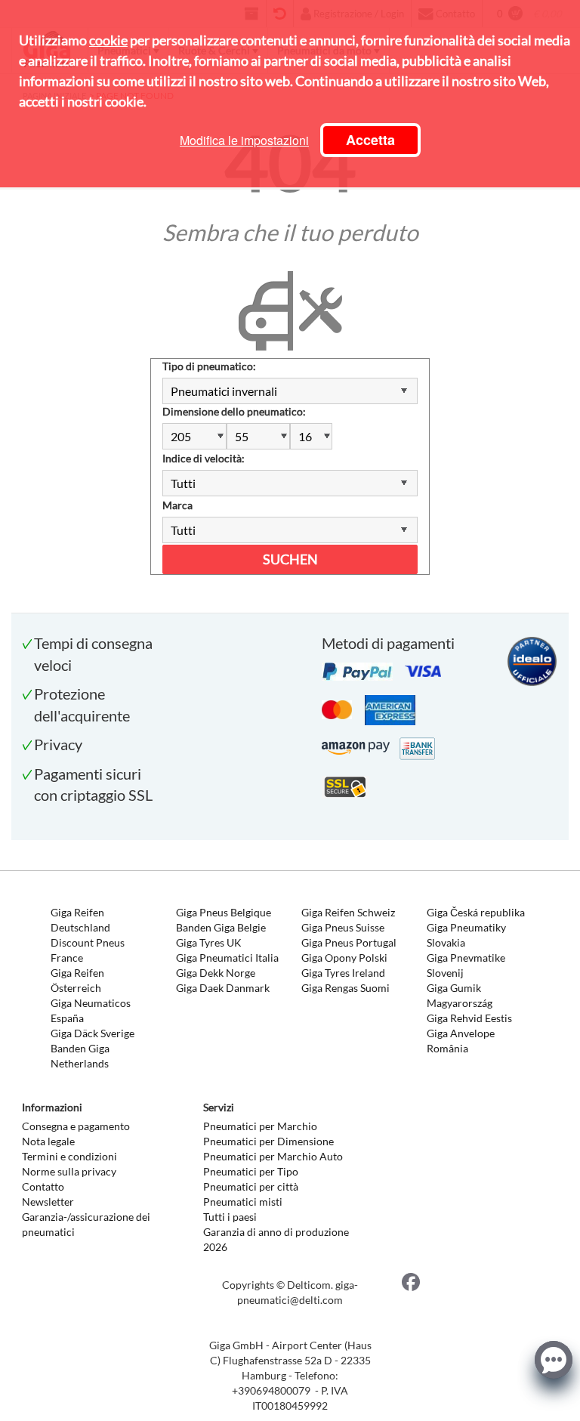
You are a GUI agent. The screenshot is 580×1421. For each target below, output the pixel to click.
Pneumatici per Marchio (260, 1126)
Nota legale (48, 1141)
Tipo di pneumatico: (209, 366)
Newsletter (48, 1201)
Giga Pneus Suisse (342, 927)
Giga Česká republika (476, 912)
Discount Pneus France (88, 950)
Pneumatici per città (250, 1186)
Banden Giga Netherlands (80, 1056)
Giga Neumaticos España (91, 1010)
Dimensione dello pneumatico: (234, 411)
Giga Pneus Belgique (223, 912)
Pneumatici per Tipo (250, 1171)
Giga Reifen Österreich (77, 980)
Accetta (370, 140)
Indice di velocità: (203, 458)
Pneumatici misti (242, 1201)
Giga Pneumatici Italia (227, 957)
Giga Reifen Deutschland (80, 920)
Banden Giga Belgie (221, 927)
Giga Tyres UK (209, 942)
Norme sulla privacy (69, 1171)
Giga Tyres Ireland (343, 972)
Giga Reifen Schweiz (348, 912)
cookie (108, 40)
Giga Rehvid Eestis (469, 1018)
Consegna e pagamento (76, 1126)
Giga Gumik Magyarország (459, 995)
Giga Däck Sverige (92, 1033)
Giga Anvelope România (461, 1041)
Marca (177, 505)
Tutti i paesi (230, 1216)
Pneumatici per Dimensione (268, 1141)
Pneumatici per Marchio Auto (273, 1156)
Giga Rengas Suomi (345, 987)
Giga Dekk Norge (215, 972)
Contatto (43, 1186)
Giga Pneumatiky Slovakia (466, 935)
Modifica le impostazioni (244, 140)
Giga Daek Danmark (223, 987)
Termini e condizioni (69, 1156)
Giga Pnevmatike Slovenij (466, 965)
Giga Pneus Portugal (348, 942)
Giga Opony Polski (344, 957)
